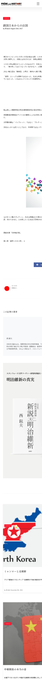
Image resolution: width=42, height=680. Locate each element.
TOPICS (6, 18)
